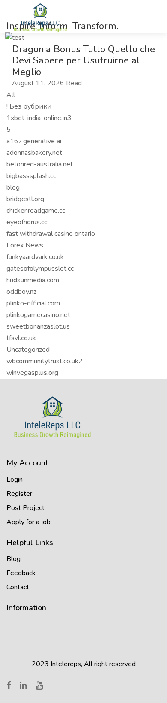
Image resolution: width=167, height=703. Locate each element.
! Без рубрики (28, 106)
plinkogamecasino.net (38, 315)
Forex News (24, 245)
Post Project (25, 508)
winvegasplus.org (32, 372)
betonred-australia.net (39, 164)
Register (19, 493)
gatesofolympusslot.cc (40, 268)
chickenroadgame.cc (35, 210)
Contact (17, 587)
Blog (13, 559)
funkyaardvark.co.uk (35, 257)
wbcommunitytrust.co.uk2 (44, 361)
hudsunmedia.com (32, 280)
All (10, 95)
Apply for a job (28, 522)
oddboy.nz (21, 291)
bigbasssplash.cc (31, 176)
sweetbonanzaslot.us (38, 326)
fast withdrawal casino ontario (50, 233)
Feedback (21, 573)
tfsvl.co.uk (21, 338)
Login (14, 479)
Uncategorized (28, 349)
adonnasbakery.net (34, 152)
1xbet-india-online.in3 (39, 118)
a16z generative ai (33, 141)
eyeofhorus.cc (26, 222)
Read (74, 83)
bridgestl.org (25, 199)
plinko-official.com (33, 303)
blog (13, 187)
